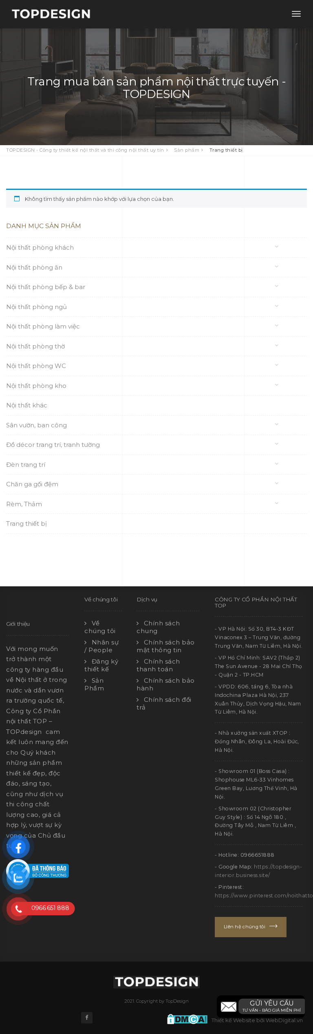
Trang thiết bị (26, 523)
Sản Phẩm (94, 684)
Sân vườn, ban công (36, 425)
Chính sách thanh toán (158, 665)
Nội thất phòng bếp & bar (45, 287)
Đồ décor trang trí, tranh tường (53, 444)
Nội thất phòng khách (40, 247)
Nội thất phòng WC (36, 366)
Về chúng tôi (100, 627)
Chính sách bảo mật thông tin (166, 646)
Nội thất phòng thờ (35, 346)
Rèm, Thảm (24, 504)
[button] (261, 1006)
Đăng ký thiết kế (101, 665)
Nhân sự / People (101, 646)
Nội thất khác (26, 405)
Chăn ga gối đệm (32, 484)
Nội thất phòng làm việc (43, 326)
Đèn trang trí (25, 464)
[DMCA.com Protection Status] (189, 1018)
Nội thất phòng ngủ (36, 307)
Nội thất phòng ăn (34, 267)
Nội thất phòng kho (36, 386)
